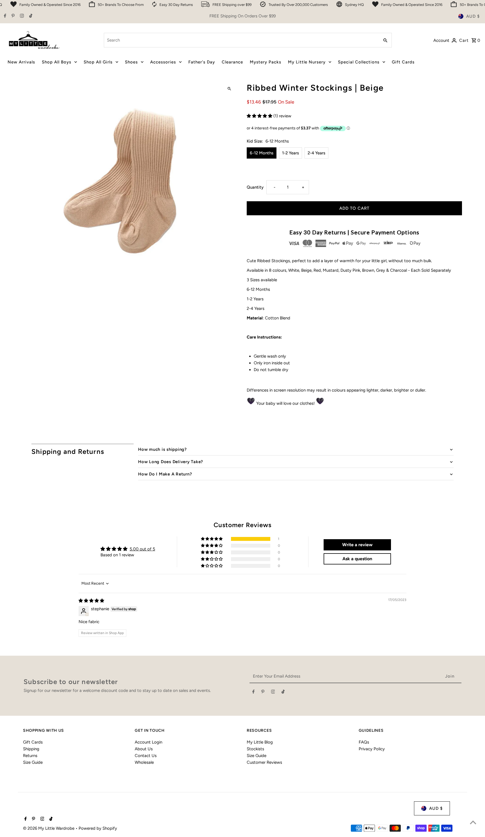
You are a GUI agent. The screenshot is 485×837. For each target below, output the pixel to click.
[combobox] (241, 40)
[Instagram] (21, 16)
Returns (30, 755)
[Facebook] (4, 16)
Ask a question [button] (357, 558)
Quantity (255, 187)
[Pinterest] (12, 16)
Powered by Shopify (98, 828)
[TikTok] (30, 16)
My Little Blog (260, 742)
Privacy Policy (372, 748)
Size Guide (33, 762)
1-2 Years (290, 152)
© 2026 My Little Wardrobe (49, 828)
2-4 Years (316, 152)
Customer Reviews (264, 762)
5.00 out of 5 (142, 549)
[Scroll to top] (473, 822)
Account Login (148, 742)
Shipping (31, 748)
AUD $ (473, 16)
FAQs (364, 742)
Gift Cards (33, 742)
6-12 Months (261, 152)
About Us (144, 748)
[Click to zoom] (229, 89)
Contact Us (146, 755)
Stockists (255, 748)
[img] (91, 600)
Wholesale (144, 762)
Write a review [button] (357, 544)
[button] (260, 115)
